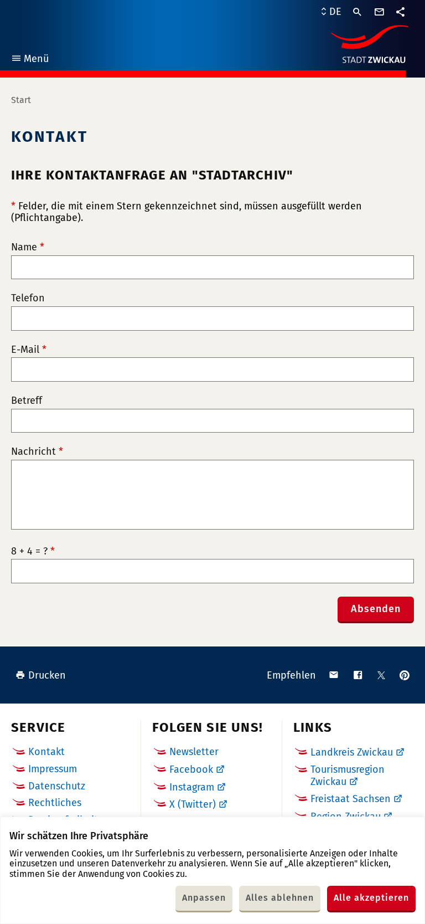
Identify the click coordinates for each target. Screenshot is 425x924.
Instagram (191, 787)
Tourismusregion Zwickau (347, 775)
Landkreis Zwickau (351, 752)
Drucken (47, 675)
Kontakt (46, 752)
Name (27, 247)
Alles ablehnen (280, 897)
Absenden (376, 609)
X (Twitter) (192, 804)
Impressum (52, 769)
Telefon (28, 298)
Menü (30, 60)
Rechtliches (54, 803)
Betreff (26, 401)
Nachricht (37, 452)
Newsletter (194, 752)
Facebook (191, 769)
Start (21, 100)
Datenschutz (56, 786)
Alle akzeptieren (371, 897)
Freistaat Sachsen (350, 799)
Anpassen (204, 897)
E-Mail (28, 350)
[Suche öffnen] (357, 12)
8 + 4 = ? (33, 551)
